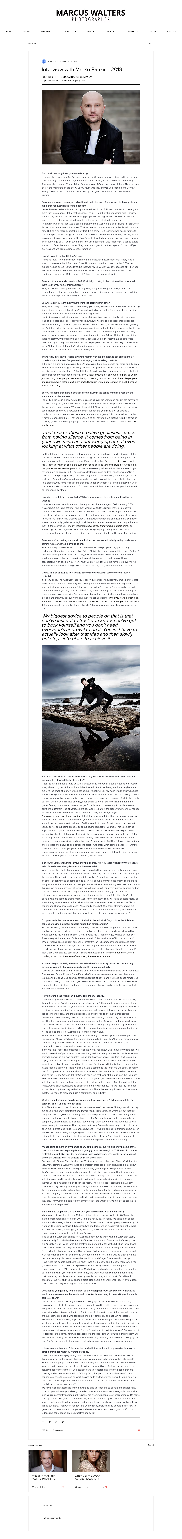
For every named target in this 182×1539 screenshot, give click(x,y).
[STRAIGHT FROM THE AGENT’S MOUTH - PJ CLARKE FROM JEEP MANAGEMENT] (48, 1461)
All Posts (32, 43)
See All (151, 1445)
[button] (150, 43)
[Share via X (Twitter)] (49, 1422)
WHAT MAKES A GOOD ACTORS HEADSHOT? (87, 1477)
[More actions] (138, 61)
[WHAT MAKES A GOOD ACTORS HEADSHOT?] (91, 1461)
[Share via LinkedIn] (56, 1422)
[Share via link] (62, 1422)
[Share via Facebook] (43, 1422)
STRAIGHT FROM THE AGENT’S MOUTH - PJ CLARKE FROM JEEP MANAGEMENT (43, 1477)
